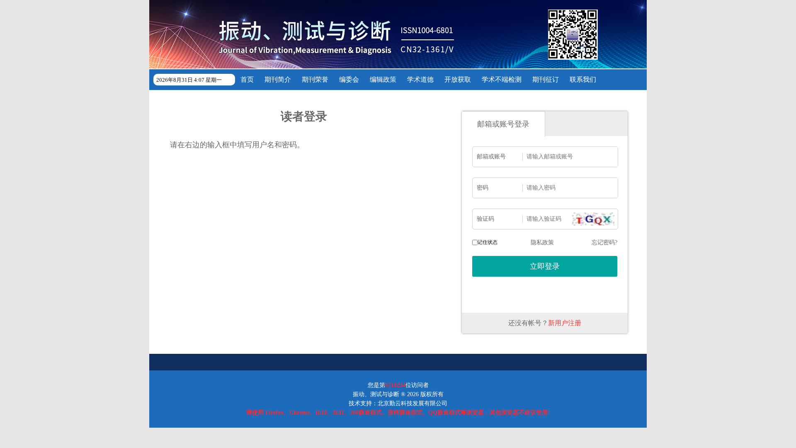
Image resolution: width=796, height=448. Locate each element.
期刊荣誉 (315, 79)
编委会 (349, 79)
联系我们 (583, 79)
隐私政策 (542, 242)
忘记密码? (604, 242)
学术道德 (420, 79)
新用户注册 (564, 322)
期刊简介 (278, 79)
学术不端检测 (502, 79)
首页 (247, 79)
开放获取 (457, 79)
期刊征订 (545, 79)
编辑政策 (383, 79)
